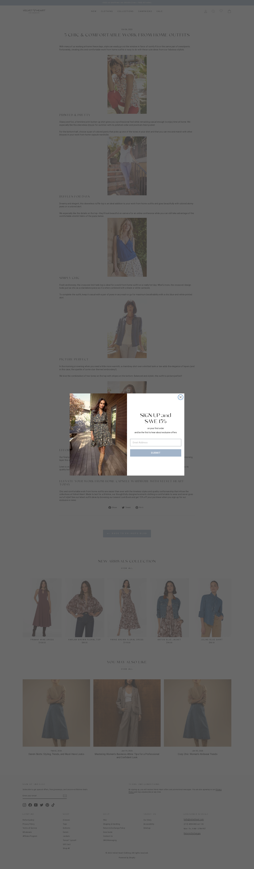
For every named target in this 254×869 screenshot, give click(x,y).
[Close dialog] (180, 397)
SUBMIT (156, 452)
